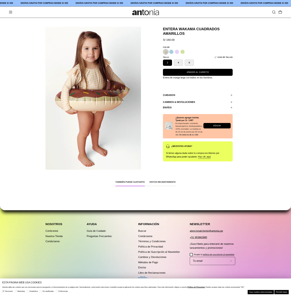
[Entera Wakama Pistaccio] (183, 52)
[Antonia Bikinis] (145, 12)
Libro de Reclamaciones (152, 272)
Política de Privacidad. (196, 287)
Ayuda (92, 224)
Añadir (217, 126)
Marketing (21, 291)
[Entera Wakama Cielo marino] (171, 52)
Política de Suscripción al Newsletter (159, 251)
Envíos (167, 107)
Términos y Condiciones (152, 241)
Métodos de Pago (148, 262)
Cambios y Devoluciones (152, 257)
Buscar (142, 230)
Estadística (34, 291)
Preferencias (63, 291)
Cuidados (169, 95)
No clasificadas (48, 291)
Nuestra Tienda (54, 236)
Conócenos (51, 230)
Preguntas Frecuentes (99, 236)
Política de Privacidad (150, 246)
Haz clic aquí (204, 156)
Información (148, 224)
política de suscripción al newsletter (218, 254)
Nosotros (53, 224)
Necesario (9, 291)
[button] (274, 12)
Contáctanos (52, 241)
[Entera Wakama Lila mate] (177, 52)
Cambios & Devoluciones (179, 102)
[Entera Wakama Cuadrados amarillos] (166, 52)
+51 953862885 (198, 237)
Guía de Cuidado (96, 230)
